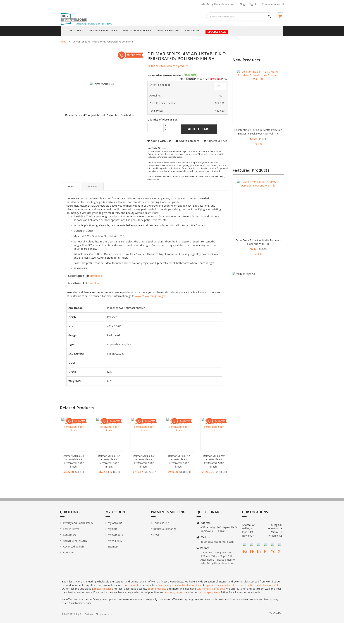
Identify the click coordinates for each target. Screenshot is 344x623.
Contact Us (69, 534)
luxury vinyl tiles (168, 585)
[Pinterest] (266, 545)
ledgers (180, 592)
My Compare (115, 534)
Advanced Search (73, 546)
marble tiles (229, 585)
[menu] (172, 31)
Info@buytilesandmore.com (217, 541)
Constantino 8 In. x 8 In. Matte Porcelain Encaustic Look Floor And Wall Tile (258, 131)
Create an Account (273, 4)
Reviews (92, 186)
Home (63, 41)
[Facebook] (245, 545)
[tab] (70, 186)
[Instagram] (259, 545)
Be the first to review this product (167, 66)
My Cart (112, 528)
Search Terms (70, 528)
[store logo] (87, 19)
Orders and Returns (74, 540)
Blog (242, 4)
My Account (115, 523)
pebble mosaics (156, 588)
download (96, 275)
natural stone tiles (190, 585)
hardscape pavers (209, 592)
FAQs (156, 534)
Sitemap (113, 546)
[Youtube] (273, 545)
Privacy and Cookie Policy (77, 523)
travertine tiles (246, 585)
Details (70, 186)
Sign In (253, 4)
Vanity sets (218, 588)
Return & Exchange (164, 528)
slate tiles (262, 585)
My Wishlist (115, 540)
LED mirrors (204, 588)
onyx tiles (275, 585)
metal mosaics (102, 588)
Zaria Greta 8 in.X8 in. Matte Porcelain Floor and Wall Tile (258, 242)
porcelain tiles (132, 585)
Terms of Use (161, 523)
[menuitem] (76, 31)
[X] (280, 545)
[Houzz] (252, 545)
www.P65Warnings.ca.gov (150, 296)
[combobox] (239, 16)
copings (170, 592)
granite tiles (214, 585)
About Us (68, 552)
